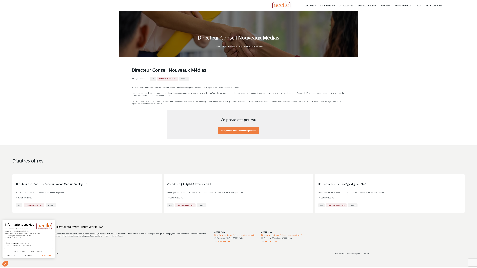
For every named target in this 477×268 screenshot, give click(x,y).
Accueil (217, 46)
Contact (366, 253)
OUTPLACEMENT (346, 5)
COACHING (385, 5)
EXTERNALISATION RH (367, 5)
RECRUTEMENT (326, 5)
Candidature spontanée (65, 227)
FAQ (101, 227)
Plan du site (339, 253)
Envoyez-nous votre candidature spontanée (238, 130)
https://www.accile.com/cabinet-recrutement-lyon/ (281, 235)
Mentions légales (353, 253)
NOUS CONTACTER (434, 5)
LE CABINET (310, 5)
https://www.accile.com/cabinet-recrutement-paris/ (234, 235)
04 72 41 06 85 (271, 241)
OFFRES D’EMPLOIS (403, 5)
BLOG (419, 5)
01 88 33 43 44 (224, 241)
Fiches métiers (89, 227)
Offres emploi (227, 46)
